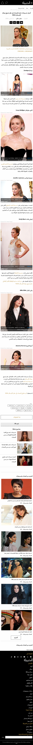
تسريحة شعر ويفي (20, 99)
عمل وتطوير (29, 699)
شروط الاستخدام (28, 718)
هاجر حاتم (19, 18)
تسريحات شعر (29, 405)
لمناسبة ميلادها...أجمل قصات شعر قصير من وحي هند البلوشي (19, 501)
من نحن (30, 713)
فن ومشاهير (29, 680)
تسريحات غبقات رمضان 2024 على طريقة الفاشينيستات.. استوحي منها (18, 553)
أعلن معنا (30, 721)
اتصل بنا (30, 716)
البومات (30, 708)
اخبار (31, 694)
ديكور (31, 702)
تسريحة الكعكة (19, 410)
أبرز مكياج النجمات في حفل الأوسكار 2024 (16, 393)
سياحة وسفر (29, 697)
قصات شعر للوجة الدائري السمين (25, 632)
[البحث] (6, 3)
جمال (27, 8)
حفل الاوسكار (29, 408)
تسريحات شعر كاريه (15, 408)
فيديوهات (29, 705)
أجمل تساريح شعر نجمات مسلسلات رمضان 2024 (22, 606)
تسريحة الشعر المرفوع (12, 205)
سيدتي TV (29, 732)
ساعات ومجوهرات (27, 691)
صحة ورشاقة (29, 672)
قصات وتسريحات (21, 8)
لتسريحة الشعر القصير (7, 164)
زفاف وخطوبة (29, 686)
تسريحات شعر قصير (20, 405)
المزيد (16, 637)
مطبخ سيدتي (29, 729)
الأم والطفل (29, 683)
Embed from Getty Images (7, 72)
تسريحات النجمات (11, 405)
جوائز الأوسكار (28, 379)
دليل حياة (29, 675)
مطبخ (31, 677)
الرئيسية (31, 8)
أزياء (31, 666)
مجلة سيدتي (29, 726)
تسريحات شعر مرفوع (28, 410)
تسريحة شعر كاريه (27, 381)
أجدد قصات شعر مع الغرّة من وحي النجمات (23, 527)
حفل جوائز (22, 408)
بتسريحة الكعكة (19, 273)
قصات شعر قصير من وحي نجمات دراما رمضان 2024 (21, 579)
